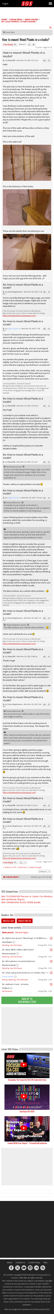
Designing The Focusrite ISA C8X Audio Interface (27, 1079)
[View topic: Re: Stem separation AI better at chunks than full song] (51, 972)
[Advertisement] (27, 1026)
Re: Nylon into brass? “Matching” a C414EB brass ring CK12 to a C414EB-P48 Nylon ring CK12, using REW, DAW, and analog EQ (26, 938)
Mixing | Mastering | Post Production (15, 980)
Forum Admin (8, 976)
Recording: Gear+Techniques (12, 945)
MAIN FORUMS (31, 19)
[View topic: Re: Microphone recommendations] (51, 961)
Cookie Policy (34, 1262)
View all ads (8, 920)
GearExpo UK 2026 (27, 1111)
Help (45, 1262)
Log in (5, 3)
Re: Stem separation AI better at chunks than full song (26, 972)
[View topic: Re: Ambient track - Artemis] (51, 984)
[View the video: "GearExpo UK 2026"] (27, 1097)
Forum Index (15, 19)
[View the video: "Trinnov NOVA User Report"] (27, 1129)
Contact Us (20, 1262)
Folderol (5, 988)
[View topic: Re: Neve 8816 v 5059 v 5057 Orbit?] (51, 949)
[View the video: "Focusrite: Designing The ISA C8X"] (27, 1065)
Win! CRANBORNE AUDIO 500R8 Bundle (20, 902)
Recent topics (21, 932)
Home (4, 19)
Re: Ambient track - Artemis (15, 984)
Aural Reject (7, 942)
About (9, 1262)
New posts (8, 932)
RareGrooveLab (9, 953)
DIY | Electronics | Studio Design (18, 21)
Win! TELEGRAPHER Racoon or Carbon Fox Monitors (27, 896)
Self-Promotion (7, 991)
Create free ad (24, 920)
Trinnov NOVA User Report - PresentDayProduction (27, 1143)
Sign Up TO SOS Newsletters (27, 1000)
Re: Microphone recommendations (18, 961)
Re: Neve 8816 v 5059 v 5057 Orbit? (18, 949)
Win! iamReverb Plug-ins (13, 899)
